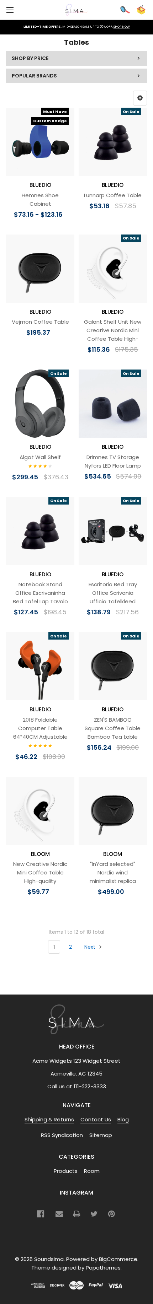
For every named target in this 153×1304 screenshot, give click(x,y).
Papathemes (103, 1267)
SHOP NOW (122, 27)
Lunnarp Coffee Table (113, 195)
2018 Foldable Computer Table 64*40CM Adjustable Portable (40, 732)
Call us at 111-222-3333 (76, 1086)
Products (66, 1171)
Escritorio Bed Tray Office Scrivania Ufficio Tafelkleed (113, 593)
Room (92, 1171)
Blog (123, 1119)
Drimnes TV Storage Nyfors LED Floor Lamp (113, 461)
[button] (140, 98)
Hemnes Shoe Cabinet (40, 200)
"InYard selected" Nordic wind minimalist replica (113, 872)
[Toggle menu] (10, 10)
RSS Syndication (62, 1135)
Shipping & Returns (49, 1119)
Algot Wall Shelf (40, 457)
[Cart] (141, 10)
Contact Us (95, 1119)
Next (90, 946)
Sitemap (100, 1135)
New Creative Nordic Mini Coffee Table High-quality (40, 872)
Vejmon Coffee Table (40, 321)
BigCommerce (118, 1259)
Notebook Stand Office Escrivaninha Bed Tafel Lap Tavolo (40, 593)
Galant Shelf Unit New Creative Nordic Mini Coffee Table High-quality (112, 334)
